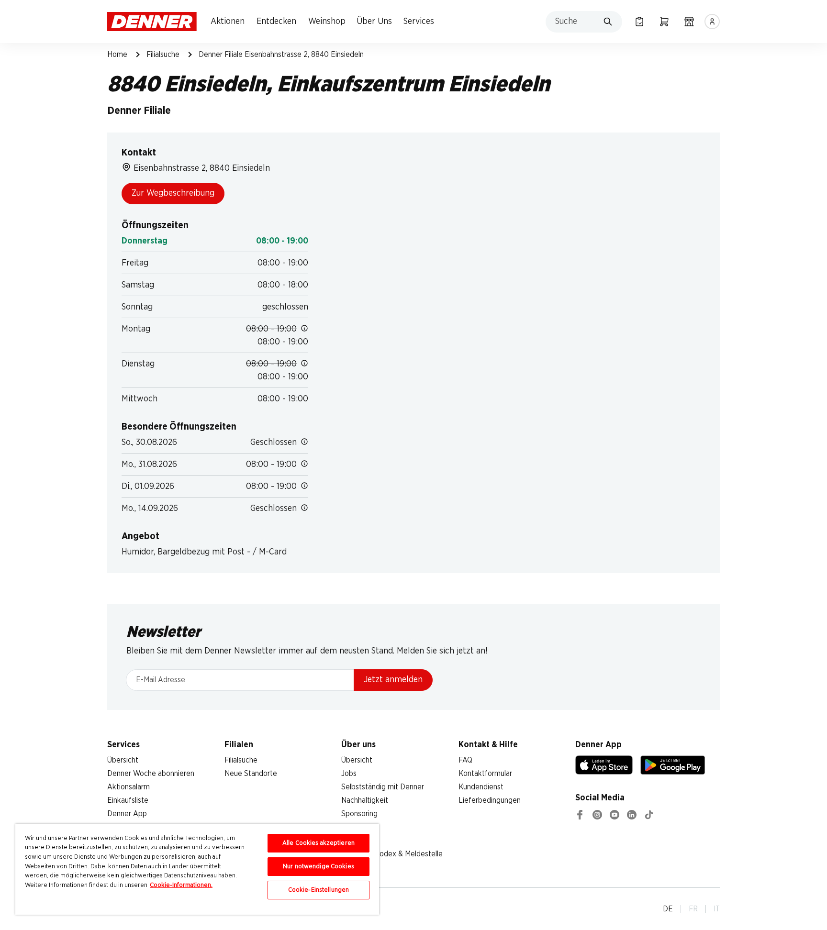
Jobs (349, 773)
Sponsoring (359, 814)
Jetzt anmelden (393, 679)
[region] (197, 869)
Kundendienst (480, 787)
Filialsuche (162, 54)
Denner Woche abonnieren (150, 773)
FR (693, 909)
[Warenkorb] (664, 21)
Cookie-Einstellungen (318, 890)
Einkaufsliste (127, 800)
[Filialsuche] (689, 21)
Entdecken (276, 21)
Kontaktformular (485, 773)
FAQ (465, 760)
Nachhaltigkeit (364, 800)
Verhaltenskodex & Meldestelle (392, 854)
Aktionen (228, 21)
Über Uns (374, 21)
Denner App (127, 814)
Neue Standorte (250, 773)
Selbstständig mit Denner (382, 787)
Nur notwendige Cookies (318, 867)
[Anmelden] (712, 21)
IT (717, 909)
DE (668, 909)
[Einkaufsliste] (639, 21)
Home (117, 54)
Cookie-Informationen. (181, 885)
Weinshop (327, 21)
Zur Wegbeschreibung (173, 193)
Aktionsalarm (128, 787)
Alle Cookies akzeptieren (318, 843)
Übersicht (122, 760)
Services (418, 21)
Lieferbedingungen (489, 800)
